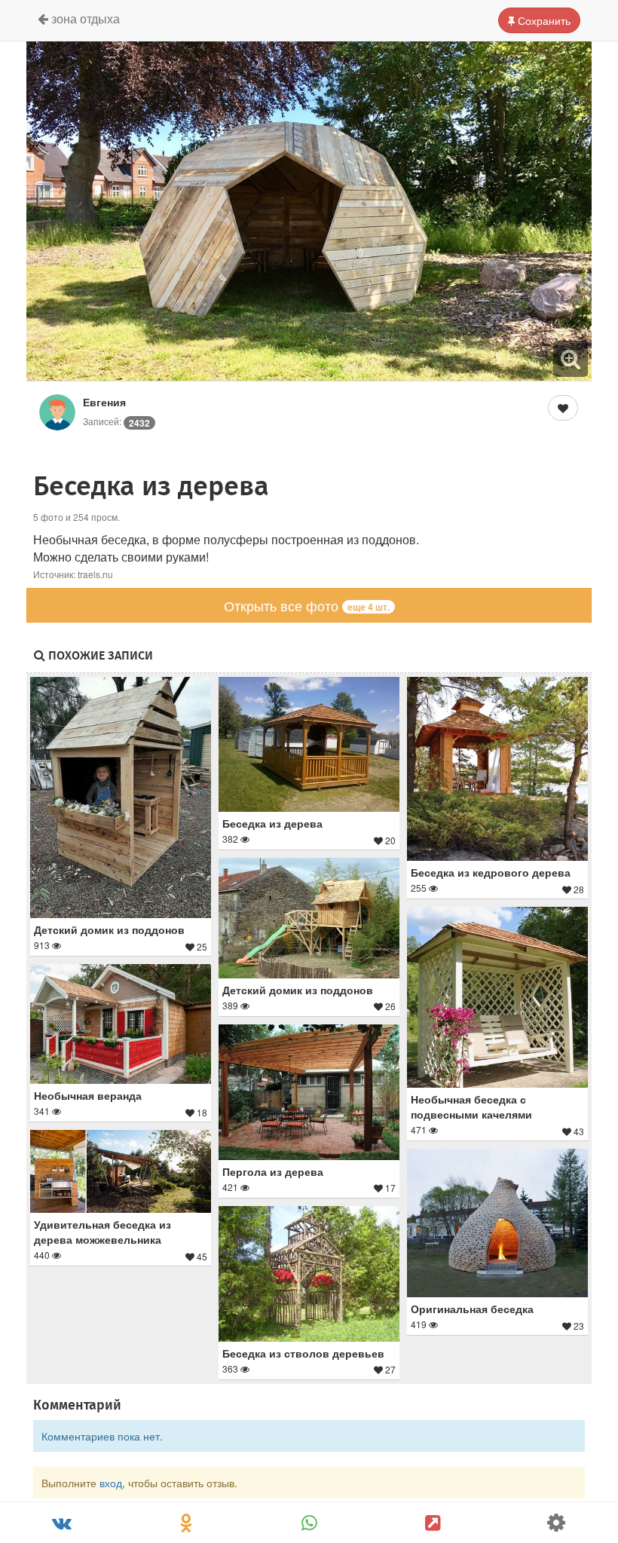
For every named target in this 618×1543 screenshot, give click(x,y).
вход (110, 1482)
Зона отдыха (84, 18)
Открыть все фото (307, 605)
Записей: (116, 421)
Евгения (104, 401)
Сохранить (543, 20)
